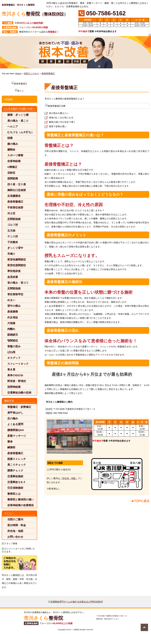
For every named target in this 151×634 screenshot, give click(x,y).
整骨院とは (14, 493)
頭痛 (10, 137)
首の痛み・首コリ (18, 282)
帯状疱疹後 (14, 270)
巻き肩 (11, 369)
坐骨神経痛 (14, 161)
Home (18, 73)
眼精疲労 (12, 334)
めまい (11, 300)
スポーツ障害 (15, 155)
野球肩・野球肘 (16, 381)
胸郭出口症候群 (16, 190)
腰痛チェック (15, 470)
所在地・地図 (15, 530)
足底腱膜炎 (14, 195)
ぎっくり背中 (15, 247)
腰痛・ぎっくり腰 (18, 114)
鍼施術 (11, 447)
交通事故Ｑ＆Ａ (16, 482)
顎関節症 (12, 340)
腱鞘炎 (11, 149)
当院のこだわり (31, 73)
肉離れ (11, 328)
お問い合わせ (15, 536)
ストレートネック (18, 363)
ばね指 (11, 352)
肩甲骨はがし (15, 412)
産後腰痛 (12, 311)
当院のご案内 (15, 519)
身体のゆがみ (15, 375)
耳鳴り (11, 253)
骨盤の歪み (14, 346)
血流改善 (12, 276)
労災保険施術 (15, 487)
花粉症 (11, 172)
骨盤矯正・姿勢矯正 (19, 406)
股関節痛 (12, 178)
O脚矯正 (12, 166)
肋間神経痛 (14, 386)
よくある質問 (15, 424)
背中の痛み (14, 305)
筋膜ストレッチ (16, 458)
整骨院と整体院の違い (20, 499)
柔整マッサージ (16, 435)
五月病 (11, 230)
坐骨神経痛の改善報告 (20, 505)
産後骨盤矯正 (48, 73)
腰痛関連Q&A (15, 430)
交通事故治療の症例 (19, 392)
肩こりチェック (16, 464)
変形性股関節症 (16, 265)
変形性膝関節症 (16, 259)
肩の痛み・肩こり (18, 120)
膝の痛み (12, 143)
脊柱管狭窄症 (15, 294)
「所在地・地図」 (69, 478)
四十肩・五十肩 (16, 184)
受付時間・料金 (16, 525)
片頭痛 (11, 323)
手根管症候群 (15, 207)
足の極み (12, 418)
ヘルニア (12, 126)
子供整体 (12, 242)
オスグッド (14, 357)
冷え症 (11, 213)
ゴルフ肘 (12, 224)
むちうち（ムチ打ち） (20, 132)
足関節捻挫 (14, 218)
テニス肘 (12, 236)
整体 (10, 441)
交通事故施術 (15, 476)
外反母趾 (12, 317)
